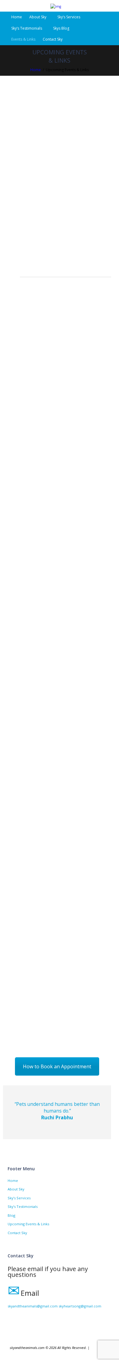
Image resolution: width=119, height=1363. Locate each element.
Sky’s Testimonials (26, 28)
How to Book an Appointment (57, 1066)
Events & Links (23, 39)
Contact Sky (53, 39)
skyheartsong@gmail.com (80, 1306)
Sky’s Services (68, 17)
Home (16, 17)
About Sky (16, 1189)
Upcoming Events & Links (28, 1224)
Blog (11, 1215)
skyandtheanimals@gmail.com (33, 1306)
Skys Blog (61, 28)
